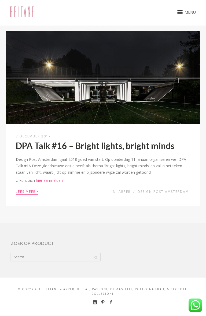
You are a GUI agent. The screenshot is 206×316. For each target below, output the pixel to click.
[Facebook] (111, 302)
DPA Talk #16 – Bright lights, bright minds (95, 145)
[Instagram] (94, 302)
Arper (125, 191)
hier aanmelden (49, 180)
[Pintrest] (103, 302)
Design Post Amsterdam (163, 191)
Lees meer (27, 191)
